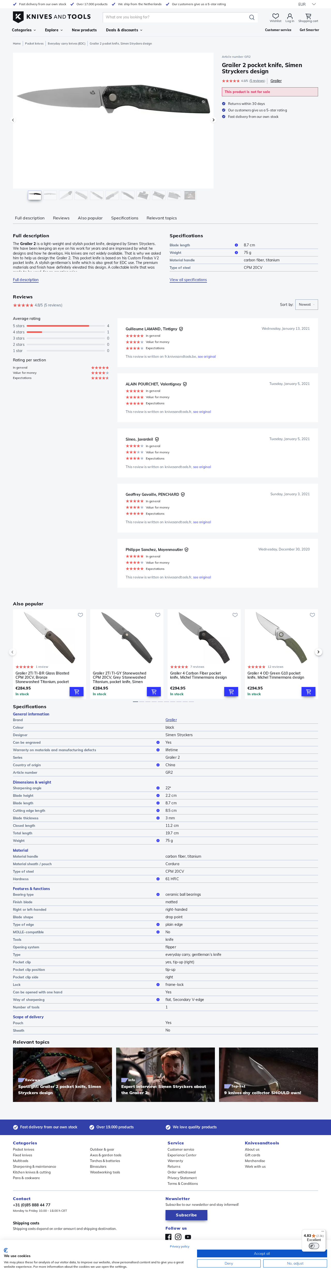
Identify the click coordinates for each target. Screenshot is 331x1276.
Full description (30, 217)
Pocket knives (34, 43)
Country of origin (27, 765)
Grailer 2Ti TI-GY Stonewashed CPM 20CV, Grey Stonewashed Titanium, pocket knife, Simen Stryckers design (119, 677)
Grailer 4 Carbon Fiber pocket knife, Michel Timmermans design (198, 675)
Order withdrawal (182, 1172)
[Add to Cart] (77, 691)
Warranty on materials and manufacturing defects (54, 750)
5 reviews (257, 81)
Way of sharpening (28, 1000)
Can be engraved (27, 742)
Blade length (180, 245)
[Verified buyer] (181, 329)
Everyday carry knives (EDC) (67, 43)
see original (207, 356)
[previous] (21, 652)
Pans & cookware (26, 1178)
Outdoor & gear (102, 1149)
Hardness (21, 879)
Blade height (23, 795)
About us (252, 1149)
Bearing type (23, 894)
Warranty (175, 1161)
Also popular (90, 217)
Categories (22, 30)
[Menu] (323, 1232)
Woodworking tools (105, 1172)
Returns (174, 1166)
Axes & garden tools (106, 1155)
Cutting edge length (29, 810)
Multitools (20, 1161)
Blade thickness (26, 818)
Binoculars (98, 1166)
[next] (310, 652)
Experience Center (182, 1155)
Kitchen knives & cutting (32, 1172)
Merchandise (255, 1161)
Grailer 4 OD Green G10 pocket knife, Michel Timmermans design (275, 675)
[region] (113, 127)
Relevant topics (162, 217)
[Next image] (213, 120)
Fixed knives (22, 1155)
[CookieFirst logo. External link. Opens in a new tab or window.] (6, 1250)
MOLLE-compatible (28, 932)
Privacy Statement (182, 1178)
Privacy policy (179, 1246)
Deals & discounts (122, 30)
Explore (51, 30)
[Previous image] (13, 120)
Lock (16, 985)
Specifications (124, 217)
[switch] (314, 1246)
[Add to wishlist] (80, 615)
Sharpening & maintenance (34, 1166)
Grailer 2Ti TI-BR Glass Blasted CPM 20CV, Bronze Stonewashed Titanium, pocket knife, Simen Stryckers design (42, 677)
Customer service (181, 1149)
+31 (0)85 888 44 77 (31, 1204)
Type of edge (23, 924)
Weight (176, 252)
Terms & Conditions (183, 1183)
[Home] (52, 16)
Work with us (255, 1166)
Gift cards (252, 1155)
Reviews (61, 217)
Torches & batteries (105, 1161)
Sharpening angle (27, 788)
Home (17, 43)
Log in (289, 21)
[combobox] (306, 304)
